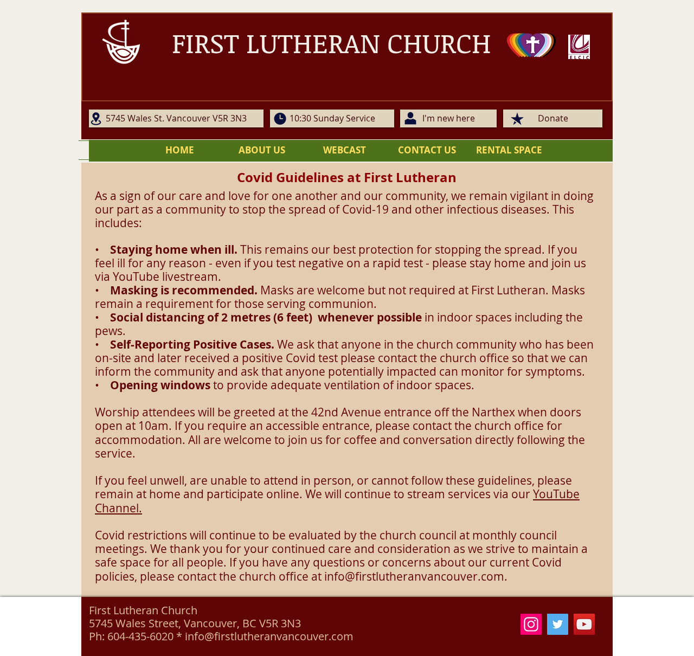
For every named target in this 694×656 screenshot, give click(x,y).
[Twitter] (557, 624)
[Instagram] (531, 624)
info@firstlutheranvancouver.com (414, 576)
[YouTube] (584, 624)
